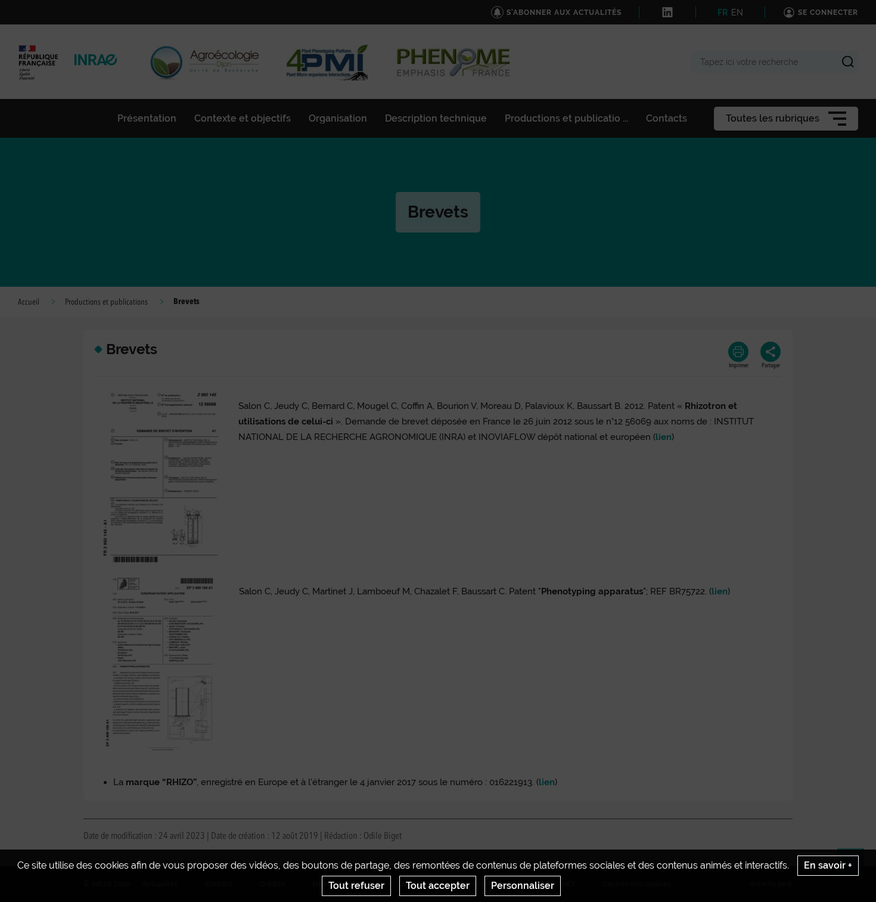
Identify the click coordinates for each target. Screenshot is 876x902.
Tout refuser (356, 885)
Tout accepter (438, 885)
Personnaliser (522, 885)
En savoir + (828, 865)
